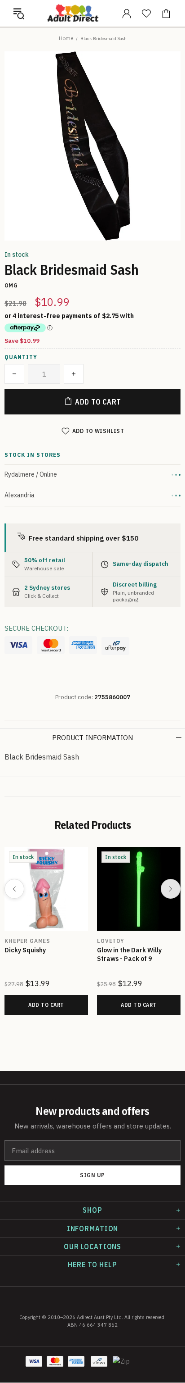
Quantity (20, 357)
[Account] (127, 13)
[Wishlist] (146, 13)
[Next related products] (171, 889)
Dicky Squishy (25, 950)
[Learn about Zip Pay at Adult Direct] (122, 1366)
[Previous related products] (14, 889)
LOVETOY (110, 940)
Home (66, 38)
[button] (19, 13)
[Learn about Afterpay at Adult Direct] (115, 646)
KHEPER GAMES (27, 940)
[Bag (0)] (166, 13)
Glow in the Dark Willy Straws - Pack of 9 (129, 954)
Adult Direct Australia (73, 13)
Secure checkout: (36, 628)
